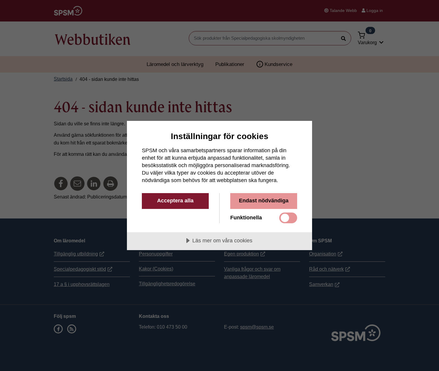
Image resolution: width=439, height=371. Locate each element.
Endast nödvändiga (263, 201)
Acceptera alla (175, 201)
